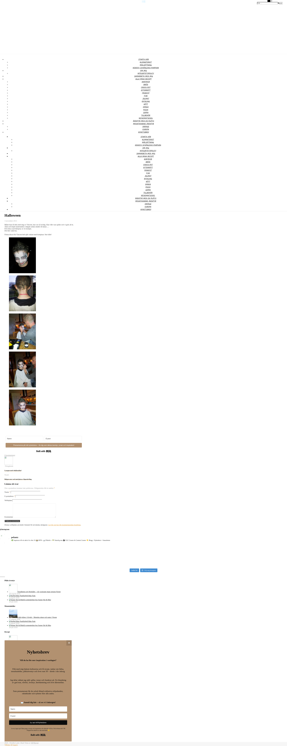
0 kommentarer (9, 455)
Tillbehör (145, 115)
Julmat (145, 98)
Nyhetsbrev (143, 132)
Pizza (145, 109)
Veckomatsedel (146, 118)
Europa (145, 129)
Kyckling (146, 101)
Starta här (143, 59)
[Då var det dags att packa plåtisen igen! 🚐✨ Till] (179, 555)
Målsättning (146, 65)
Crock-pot (145, 87)
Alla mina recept (143, 79)
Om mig (143, 70)
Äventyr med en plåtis (143, 121)
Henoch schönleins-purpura (146, 67)
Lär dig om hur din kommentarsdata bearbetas (64, 525)
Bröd (145, 84)
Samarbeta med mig (143, 76)
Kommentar (8, 517)
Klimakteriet (146, 62)
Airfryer (146, 81)
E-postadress (9, 496)
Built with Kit (43, 451)
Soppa (145, 112)
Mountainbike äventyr (143, 123)
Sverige (145, 126)
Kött (146, 104)
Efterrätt (145, 90)
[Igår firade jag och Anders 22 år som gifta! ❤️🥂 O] (35, 556)
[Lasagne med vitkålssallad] (8, 464)
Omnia (146, 107)
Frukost (145, 93)
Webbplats (8, 500)
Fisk (146, 95)
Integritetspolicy (146, 73)
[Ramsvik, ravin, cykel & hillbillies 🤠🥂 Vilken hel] (107, 555)
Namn (7, 492)
